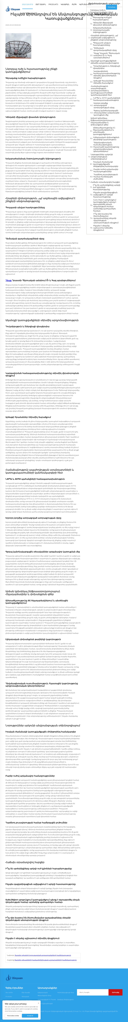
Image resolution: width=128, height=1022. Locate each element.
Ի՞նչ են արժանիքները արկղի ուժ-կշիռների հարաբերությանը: (106, 187)
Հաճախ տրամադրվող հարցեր (105, 182)
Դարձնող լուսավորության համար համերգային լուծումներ (106, 176)
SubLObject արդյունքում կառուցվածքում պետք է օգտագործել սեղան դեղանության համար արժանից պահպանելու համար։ (104, 205)
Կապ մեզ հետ (85, 4)
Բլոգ (74, 4)
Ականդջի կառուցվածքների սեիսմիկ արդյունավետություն (105, 62)
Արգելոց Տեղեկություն (65, 999)
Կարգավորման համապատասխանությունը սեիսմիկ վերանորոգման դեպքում (106, 74)
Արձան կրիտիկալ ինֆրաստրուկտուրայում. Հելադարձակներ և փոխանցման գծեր (103, 121)
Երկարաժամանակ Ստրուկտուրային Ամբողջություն (102, 30)
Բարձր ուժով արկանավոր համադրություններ (106, 170)
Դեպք (9, 280)
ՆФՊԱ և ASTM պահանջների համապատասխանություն (106, 99)
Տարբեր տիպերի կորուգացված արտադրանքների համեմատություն (43, 955)
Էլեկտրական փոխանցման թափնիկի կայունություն (106, 138)
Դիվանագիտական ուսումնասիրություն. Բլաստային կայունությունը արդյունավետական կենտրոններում (106, 146)
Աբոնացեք (115, 992)
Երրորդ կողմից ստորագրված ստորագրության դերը (104, 105)
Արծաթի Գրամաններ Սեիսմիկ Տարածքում (103, 82)
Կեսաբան (65, 4)
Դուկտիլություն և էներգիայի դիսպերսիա (106, 67)
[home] (13, 9)
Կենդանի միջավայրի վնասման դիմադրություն (105, 24)
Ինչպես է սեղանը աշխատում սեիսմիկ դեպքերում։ (103, 228)
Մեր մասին (41, 4)
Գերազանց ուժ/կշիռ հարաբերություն (102, 18)
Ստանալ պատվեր (111, 8)
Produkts (53, 4)
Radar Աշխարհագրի (45, 1003)
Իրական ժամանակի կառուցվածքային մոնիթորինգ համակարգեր (105, 164)
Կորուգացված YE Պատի (47, 999)
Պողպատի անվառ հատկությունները (102, 44)
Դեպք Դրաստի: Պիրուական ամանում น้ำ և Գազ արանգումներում (106, 55)
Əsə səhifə (27, 4)
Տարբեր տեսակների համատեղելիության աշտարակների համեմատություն (46, 960)
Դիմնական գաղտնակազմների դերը (105, 49)
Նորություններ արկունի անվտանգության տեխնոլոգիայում (102, 156)
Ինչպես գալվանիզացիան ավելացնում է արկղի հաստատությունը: (105, 194)
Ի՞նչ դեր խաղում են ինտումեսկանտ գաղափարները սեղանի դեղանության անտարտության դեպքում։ (106, 218)
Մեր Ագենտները (29, 13)
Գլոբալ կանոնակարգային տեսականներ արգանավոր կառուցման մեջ (106, 112)
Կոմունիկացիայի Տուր (65, 992)
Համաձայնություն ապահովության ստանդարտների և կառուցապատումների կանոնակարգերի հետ (101, 90)
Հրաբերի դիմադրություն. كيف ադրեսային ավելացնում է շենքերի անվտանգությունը (104, 37)
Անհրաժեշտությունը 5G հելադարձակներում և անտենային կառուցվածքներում (104, 131)
